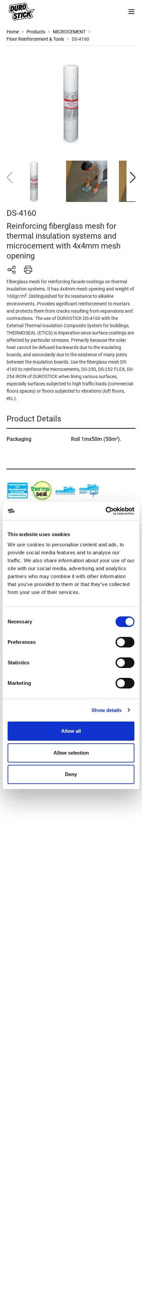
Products (35, 31)
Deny (71, 774)
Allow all (71, 731)
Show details (106, 710)
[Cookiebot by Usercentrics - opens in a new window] (105, 511)
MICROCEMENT (69, 31)
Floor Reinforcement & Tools (35, 39)
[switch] (125, 642)
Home (13, 31)
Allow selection (71, 753)
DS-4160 (80, 39)
